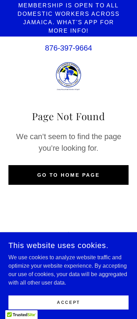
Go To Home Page (68, 175)
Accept (68, 302)
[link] (68, 76)
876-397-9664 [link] (68, 48)
